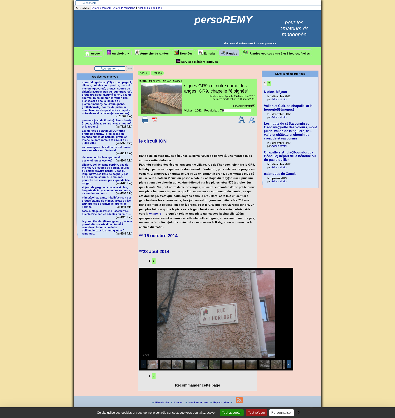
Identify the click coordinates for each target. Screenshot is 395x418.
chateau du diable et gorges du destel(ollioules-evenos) (101, 159)
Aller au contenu (101, 8)
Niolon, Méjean (275, 92)
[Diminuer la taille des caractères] (252, 122)
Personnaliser (281, 412)
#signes (177, 81)
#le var (167, 81)
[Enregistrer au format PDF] (155, 122)
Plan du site (162, 402)
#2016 (143, 81)
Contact (179, 402)
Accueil (95, 53)
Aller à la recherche (124, 8)
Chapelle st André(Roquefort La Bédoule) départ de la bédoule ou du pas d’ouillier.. (290, 156)
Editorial (209, 53)
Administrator (244, 105)
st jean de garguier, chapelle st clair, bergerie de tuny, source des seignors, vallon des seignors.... (106, 190)
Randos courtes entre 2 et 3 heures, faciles (279, 53)
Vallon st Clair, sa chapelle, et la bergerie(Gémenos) (288, 107)
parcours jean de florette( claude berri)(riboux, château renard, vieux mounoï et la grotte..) (106, 123)
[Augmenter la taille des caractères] (241, 122)
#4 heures (154, 81)
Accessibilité (83, 8)
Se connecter (89, 3)
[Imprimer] (145, 122)
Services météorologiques (199, 61)
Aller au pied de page (150, 8)
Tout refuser (256, 412)
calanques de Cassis (280, 173)
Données (186, 53)
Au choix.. (120, 53)
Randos (231, 53)
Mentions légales (198, 402)
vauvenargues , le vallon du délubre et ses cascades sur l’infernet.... (106, 149)
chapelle (155, 213)
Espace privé (221, 402)
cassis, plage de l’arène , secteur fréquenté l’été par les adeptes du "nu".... (106, 212)
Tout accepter (232, 412)
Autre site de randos (154, 53)
